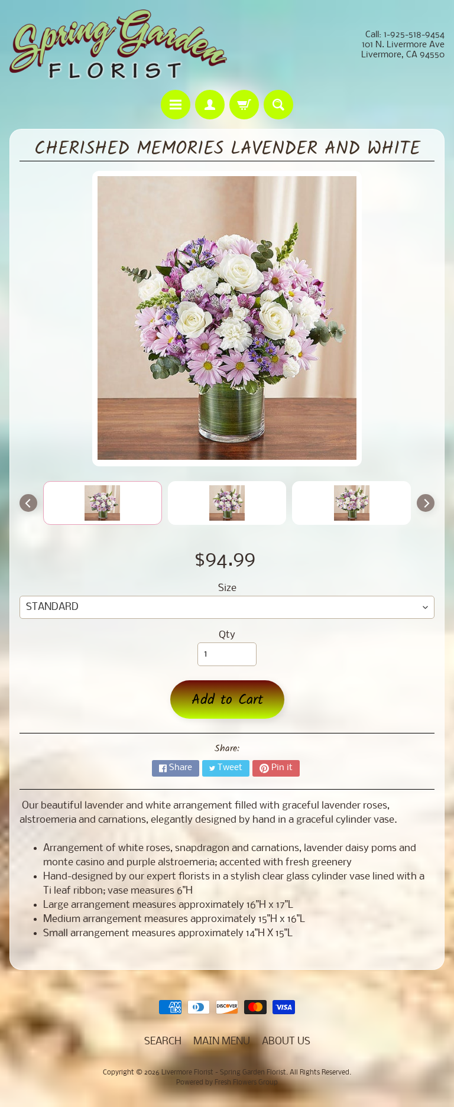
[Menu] (175, 104)
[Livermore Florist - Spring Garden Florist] (118, 44)
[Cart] (244, 104)
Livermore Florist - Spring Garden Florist (223, 1072)
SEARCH (162, 1041)
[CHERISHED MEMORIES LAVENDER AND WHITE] (102, 503)
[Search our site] (278, 104)
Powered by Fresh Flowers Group (227, 1082)
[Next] (425, 503)
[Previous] (28, 503)
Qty (227, 635)
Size (227, 588)
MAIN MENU (221, 1041)
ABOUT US (286, 1041)
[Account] (210, 104)
